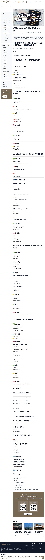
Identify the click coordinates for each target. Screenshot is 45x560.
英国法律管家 (19, 33)
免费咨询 (5, 96)
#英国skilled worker (6, 71)
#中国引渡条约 (5, 52)
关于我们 (40, 2)
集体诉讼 (26, 547)
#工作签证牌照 (5, 74)
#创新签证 (27, 32)
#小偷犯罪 (4, 66)
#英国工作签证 (5, 69)
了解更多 (2, 558)
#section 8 (4, 60)
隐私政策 (40, 545)
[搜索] (43, 2)
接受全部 (41, 556)
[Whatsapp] (43, 555)
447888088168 (35, 503)
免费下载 (31, 2)
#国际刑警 (4, 49)
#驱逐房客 (4, 63)
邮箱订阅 (40, 548)
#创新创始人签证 (32, 32)
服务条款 (40, 547)
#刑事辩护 (4, 68)
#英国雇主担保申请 (5, 77)
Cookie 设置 (6, 558)
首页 (2, 6)
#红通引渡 (4, 50)
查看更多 (9, 45)
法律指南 (23, 2)
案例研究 (27, 2)
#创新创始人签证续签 (38, 32)
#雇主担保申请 (5, 76)
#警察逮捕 (4, 55)
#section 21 (4, 58)
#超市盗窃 (4, 65)
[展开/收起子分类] (10, 18)
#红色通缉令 (4, 47)
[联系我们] (43, 558)
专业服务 (14, 2)
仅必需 (36, 556)
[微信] (43, 552)
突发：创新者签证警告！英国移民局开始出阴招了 (18, 533)
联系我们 (36, 2)
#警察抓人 (4, 57)
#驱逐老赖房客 (5, 61)
